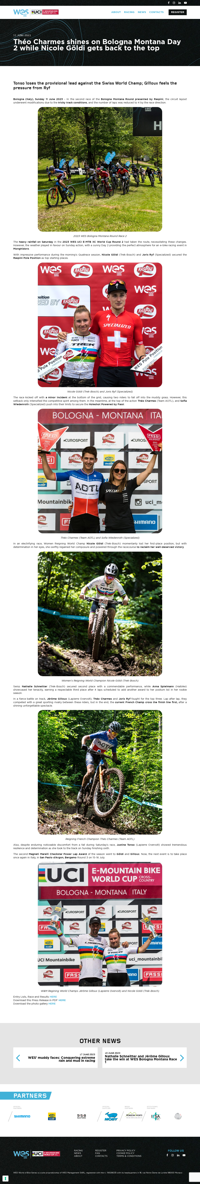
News (142, 12)
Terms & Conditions (128, 1156)
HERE (53, 996)
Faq (97, 1153)
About (116, 12)
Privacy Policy (125, 1150)
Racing (129, 12)
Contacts (156, 12)
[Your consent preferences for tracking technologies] (5, 1178)
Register (177, 12)
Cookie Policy (125, 1153)
